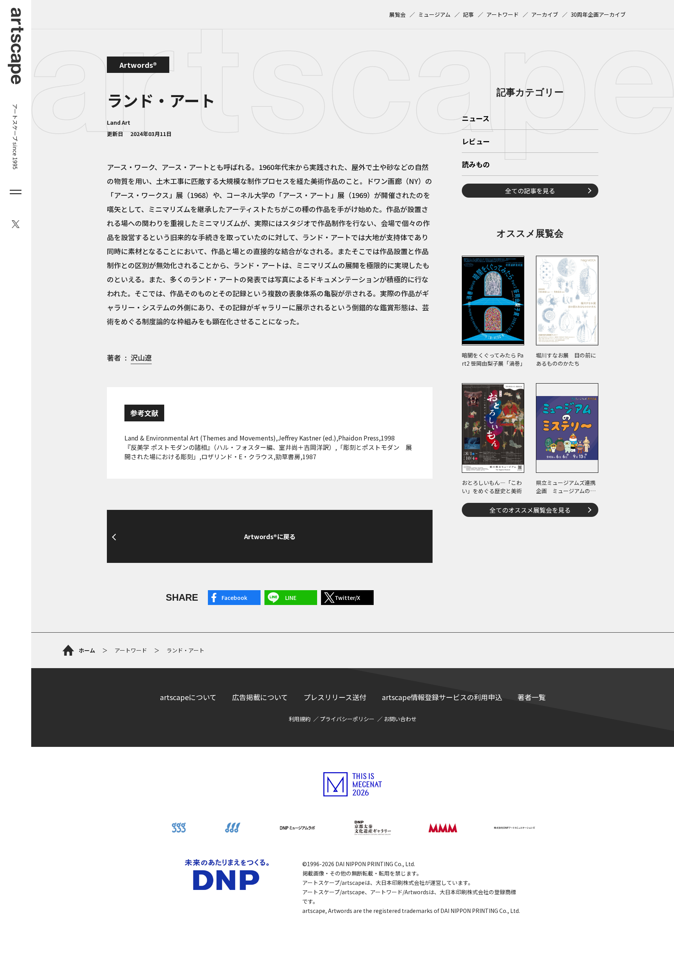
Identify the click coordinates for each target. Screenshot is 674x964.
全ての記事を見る (530, 190)
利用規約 (299, 719)
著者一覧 (532, 697)
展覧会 (397, 14)
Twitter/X (347, 597)
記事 (468, 14)
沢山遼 (141, 357)
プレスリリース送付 (334, 697)
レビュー (476, 142)
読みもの (476, 165)
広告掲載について (260, 697)
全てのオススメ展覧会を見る (530, 510)
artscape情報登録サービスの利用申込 (442, 697)
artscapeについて (188, 697)
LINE (290, 597)
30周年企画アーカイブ (598, 14)
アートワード (502, 14)
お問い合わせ (400, 719)
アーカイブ (544, 14)
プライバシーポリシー (347, 719)
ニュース (476, 119)
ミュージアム (434, 14)
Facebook (234, 597)
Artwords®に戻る (270, 536)
